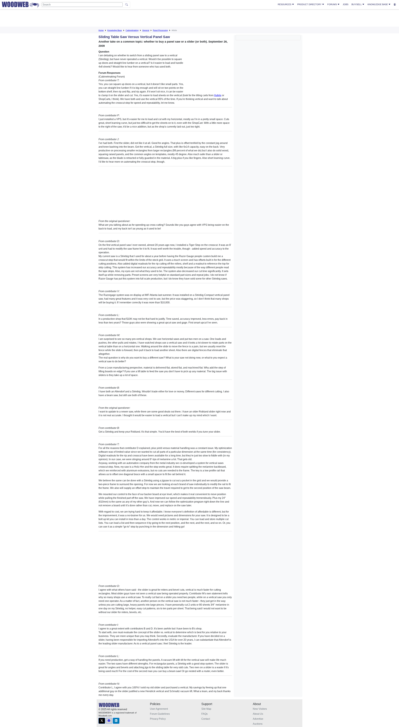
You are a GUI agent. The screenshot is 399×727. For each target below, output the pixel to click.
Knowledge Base (378, 4)
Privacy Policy (158, 718)
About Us (258, 714)
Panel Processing (160, 30)
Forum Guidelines (160, 714)
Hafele (217, 95)
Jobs (345, 4)
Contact (205, 718)
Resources (285, 4)
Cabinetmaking (132, 30)
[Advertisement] (199, 19)
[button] (102, 721)
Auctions (257, 723)
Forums (332, 4)
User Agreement (159, 709)
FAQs (204, 714)
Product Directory (309, 4)
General (145, 30)
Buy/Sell (356, 4)
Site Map (206, 709)
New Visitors (260, 709)
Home (101, 30)
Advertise (258, 718)
